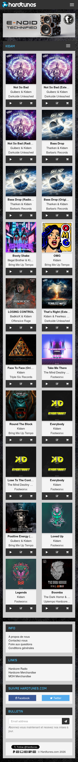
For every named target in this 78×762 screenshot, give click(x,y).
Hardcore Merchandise (22, 672)
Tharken (51, 148)
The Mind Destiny (55, 372)
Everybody (57, 424)
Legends (21, 592)
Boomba (57, 592)
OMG (57, 255)
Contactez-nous (18, 640)
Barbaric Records (57, 152)
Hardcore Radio (18, 668)
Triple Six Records (21, 377)
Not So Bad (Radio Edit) (23, 143)
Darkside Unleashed (21, 96)
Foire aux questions (20, 644)
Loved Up (57, 536)
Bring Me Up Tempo (21, 264)
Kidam (28, 92)
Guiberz (15, 92)
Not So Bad (21, 87)
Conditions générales (21, 648)
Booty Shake (20, 255)
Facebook (23, 698)
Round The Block (20, 424)
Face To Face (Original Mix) (26, 368)
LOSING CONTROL (21, 312)
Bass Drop (57, 143)
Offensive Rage (21, 321)
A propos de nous (19, 636)
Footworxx (57, 377)
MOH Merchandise (20, 676)
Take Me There (57, 368)
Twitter (57, 698)
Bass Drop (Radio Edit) (23, 199)
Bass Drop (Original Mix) (60, 199)
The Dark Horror (54, 597)
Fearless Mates (64, 316)
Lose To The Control (21, 480)
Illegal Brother (16, 260)
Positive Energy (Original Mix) (27, 536)
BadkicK (15, 316)
